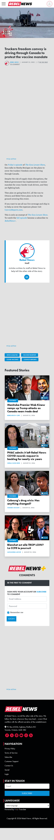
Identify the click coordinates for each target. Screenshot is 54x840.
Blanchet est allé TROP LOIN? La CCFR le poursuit (25, 546)
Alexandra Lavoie (14, 552)
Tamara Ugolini (13, 508)
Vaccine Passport (29, 355)
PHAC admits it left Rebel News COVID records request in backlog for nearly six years (26, 456)
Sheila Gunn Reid (13, 463)
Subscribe (8, 757)
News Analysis (12, 355)
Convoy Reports (30, 359)
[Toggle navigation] (4, 4)
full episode (22, 218)
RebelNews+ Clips (13, 415)
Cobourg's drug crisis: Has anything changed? (23, 502)
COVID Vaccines (12, 359)
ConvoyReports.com (14, 210)
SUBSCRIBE (41, 591)
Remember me (16, 612)
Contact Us (9, 765)
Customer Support (11, 761)
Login (7, 774)
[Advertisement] (27, 129)
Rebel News (14, 62)
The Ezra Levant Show (37, 215)
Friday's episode (15, 164)
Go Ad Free (12, 159)
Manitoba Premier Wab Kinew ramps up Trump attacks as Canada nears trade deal (26, 408)
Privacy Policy (10, 748)
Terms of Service (11, 753)
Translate (22, 809)
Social (7, 770)
